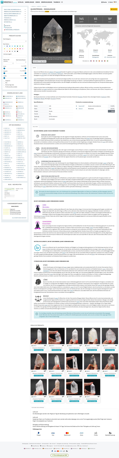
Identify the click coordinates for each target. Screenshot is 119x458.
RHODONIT (8, 167)
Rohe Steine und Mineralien (12, 9)
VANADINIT (8, 177)
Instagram (50, 445)
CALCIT (7, 138)
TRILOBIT (7, 175)
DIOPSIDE (20, 141)
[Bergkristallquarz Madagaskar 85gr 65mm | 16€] (92, 387)
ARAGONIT (8, 134)
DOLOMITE (8, 143)
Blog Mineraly (35, 445)
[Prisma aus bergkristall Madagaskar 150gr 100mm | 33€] (39, 336)
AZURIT (19, 134)
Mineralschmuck (10, 19)
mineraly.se (92, 448)
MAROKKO (8, 108)
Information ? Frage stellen (39, 61)
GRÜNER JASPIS (21, 149)
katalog (34, 6)
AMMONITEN (21, 130)
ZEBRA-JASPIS (8, 179)
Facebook (43, 445)
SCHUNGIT (8, 171)
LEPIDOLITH (20, 157)
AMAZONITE (20, 128)
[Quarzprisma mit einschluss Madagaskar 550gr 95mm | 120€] (92, 336)
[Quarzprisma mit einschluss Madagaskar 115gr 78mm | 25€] (56, 361)
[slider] (4, 68)
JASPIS (19, 153)
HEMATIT (7, 151)
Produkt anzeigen (38, 350)
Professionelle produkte (12, 29)
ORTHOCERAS (8, 161)
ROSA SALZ (20, 167)
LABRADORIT (8, 157)
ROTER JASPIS (21, 169)
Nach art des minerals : (6, 60)
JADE (6, 153)
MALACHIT (8, 159)
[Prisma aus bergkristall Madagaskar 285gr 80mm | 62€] (39, 361)
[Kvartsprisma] (107, 60)
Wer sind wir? (53, 443)
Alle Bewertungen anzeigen (19, 217)
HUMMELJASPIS (21, 151)
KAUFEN (114, 9)
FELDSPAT (20, 145)
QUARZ (7, 165)
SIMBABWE (21, 119)
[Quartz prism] (94, 60)
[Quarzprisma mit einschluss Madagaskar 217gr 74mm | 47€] (39, 387)
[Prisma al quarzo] (96, 60)
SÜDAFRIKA (8, 119)
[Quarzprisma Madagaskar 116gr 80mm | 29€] (92, 361)
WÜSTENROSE (21, 177)
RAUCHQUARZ (21, 165)
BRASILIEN (8, 98)
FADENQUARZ (8, 145)
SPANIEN (20, 102)
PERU (20, 111)
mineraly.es (66, 448)
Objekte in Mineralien (11, 15)
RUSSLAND (21, 113)
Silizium (81, 108)
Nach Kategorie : (7, 39)
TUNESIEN (8, 115)
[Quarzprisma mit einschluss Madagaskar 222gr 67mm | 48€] (110, 336)
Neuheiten (7, 25)
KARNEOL (7, 155)
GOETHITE (8, 149)
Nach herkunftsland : (21, 60)
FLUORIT (7, 147)
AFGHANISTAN (9, 96)
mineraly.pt (84, 448)
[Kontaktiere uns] (62, 2)
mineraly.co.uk (37, 448)
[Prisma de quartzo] (105, 60)
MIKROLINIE (21, 159)
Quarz (109, 51)
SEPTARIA (20, 171)
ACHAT (7, 128)
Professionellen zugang (74, 443)
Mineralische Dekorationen (12, 11)
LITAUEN (20, 106)
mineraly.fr (28, 448)
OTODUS (20, 161)
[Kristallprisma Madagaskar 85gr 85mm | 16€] (74, 361)
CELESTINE (8, 141)
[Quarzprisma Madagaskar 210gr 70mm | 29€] (74, 387)
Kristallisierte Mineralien (12, 13)
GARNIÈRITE (20, 147)
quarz (34, 345)
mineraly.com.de (48, 448)
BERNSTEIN (20, 136)
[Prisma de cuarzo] (99, 60)
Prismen (44, 6)
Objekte (39, 6)
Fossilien (7, 17)
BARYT (7, 136)
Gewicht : (5, 71)
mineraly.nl (75, 448)
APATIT (19, 132)
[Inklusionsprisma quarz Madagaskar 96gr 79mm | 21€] (56, 387)
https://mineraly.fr (83, 445)
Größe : (5, 76)
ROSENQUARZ (8, 169)
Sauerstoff (81, 106)
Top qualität (8, 27)
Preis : (4, 66)
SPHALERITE (20, 173)
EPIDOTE (20, 143)
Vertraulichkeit (45, 443)
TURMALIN (20, 175)
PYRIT (7, 163)
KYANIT (19, 155)
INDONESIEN (8, 106)
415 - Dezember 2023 (109, 57)
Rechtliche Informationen (35, 443)
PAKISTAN (8, 113)
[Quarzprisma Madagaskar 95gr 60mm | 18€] (56, 336)
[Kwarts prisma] (102, 60)
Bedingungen (25, 443)
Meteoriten (8, 22)
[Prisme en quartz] (91, 60)
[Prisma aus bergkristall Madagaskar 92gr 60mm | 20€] (110, 361)
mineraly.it (57, 448)
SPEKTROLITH (8, 173)
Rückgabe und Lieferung (62, 443)
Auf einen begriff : (7, 54)
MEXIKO (7, 111)
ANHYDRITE (8, 132)
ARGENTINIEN (21, 96)
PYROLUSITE (20, 163)
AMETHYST (8, 130)
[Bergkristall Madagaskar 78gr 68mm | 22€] (74, 336)
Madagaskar (95, 57)
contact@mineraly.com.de (70, 445)
